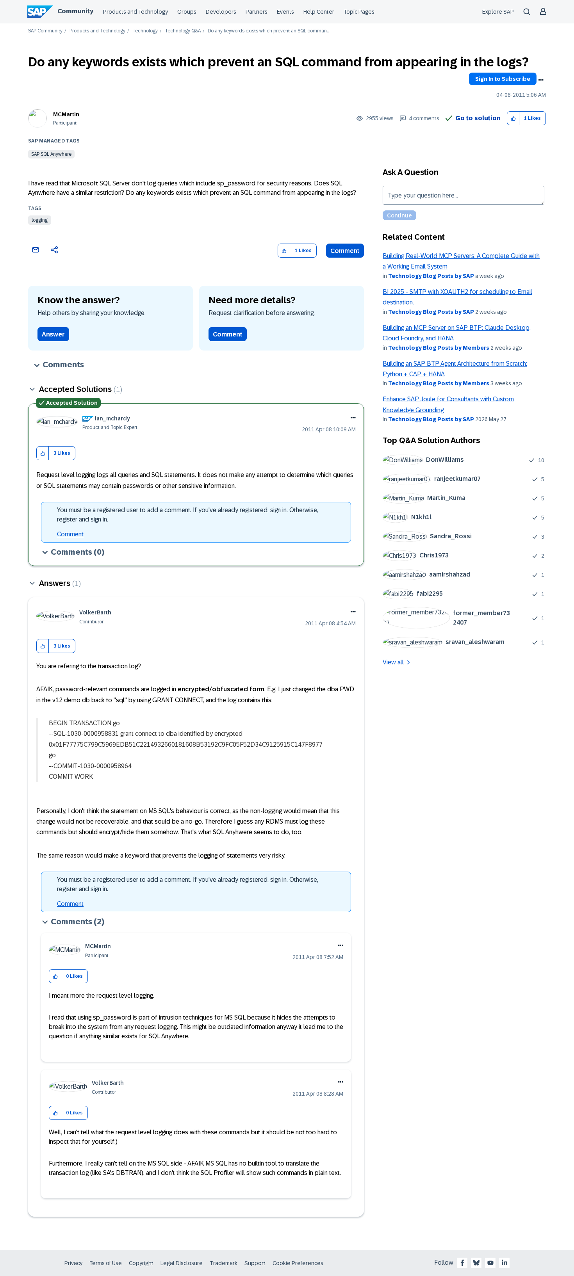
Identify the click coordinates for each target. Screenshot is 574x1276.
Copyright (141, 1263)
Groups (186, 12)
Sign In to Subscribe (502, 79)
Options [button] (541, 80)
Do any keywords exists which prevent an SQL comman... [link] (268, 31)
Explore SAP (498, 12)
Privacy (73, 1263)
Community (75, 11)
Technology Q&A (183, 31)
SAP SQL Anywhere (51, 154)
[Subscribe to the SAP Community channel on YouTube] (490, 1263)
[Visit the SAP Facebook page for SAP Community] (462, 1263)
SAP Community (45, 31)
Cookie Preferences (298, 1263)
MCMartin (66, 114)
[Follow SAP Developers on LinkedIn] (504, 1263)
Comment (345, 250)
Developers (221, 12)
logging (40, 220)
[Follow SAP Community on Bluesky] (476, 1263)
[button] (513, 118)
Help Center (318, 12)
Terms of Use (105, 1263)
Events (285, 12)
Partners (256, 12)
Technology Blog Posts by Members (438, 348)
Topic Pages (359, 12)
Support (255, 1263)
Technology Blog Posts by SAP (431, 276)
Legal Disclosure (181, 1263)
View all (393, 662)
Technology (145, 31)
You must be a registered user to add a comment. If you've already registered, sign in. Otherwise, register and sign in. (187, 515)
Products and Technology (135, 12)
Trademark (223, 1263)
